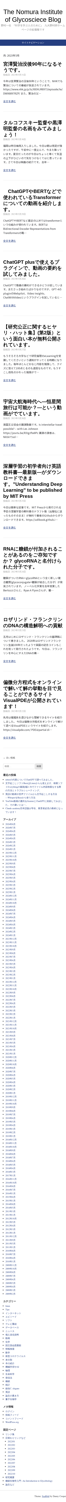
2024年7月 (10, 913)
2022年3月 (10, 1010)
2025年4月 (10, 881)
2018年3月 (10, 1171)
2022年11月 (11, 985)
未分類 (8, 1359)
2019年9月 (10, 1107)
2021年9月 (10, 1031)
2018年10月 (11, 1146)
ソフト (8, 1320)
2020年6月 (10, 1075)
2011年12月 (11, 1236)
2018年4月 (10, 1168)
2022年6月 (10, 1003)
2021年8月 (10, 1035)
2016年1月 (10, 1193)
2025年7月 (10, 870)
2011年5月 (10, 1243)
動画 (7, 1338)
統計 (7, 1384)
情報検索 (9, 1348)
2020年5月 (10, 1078)
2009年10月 (11, 1268)
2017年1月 (10, 1175)
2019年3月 (10, 1128)
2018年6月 (10, 1161)
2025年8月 (10, 867)
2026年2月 (10, 845)
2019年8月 (10, 1110)
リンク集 (9, 1434)
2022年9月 (10, 992)
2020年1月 (10, 1092)
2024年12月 (11, 895)
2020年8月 (10, 1067)
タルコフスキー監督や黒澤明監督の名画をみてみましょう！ (32, 128)
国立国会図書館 (13, 1345)
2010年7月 (10, 1254)
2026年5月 (10, 834)
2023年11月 (11, 942)
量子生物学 (11, 1399)
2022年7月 (10, 999)
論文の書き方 (12, 1395)
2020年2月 (10, 1089)
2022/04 (11, 1452)
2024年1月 (10, 935)
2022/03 (11, 1448)
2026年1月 (10, 849)
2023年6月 (10, 960)
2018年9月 (10, 1150)
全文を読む (9, 101)
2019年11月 (11, 1100)
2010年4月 (10, 1257)
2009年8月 (10, 1272)
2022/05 (11, 1455)
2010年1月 (10, 1261)
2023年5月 (10, 963)
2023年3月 (10, 971)
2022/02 (11, 1444)
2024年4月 (10, 924)
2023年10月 (11, 945)
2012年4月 (10, 1225)
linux (7, 1305)
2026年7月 (10, 827)
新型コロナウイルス (15, 1356)
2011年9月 (10, 1239)
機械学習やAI (12, 1366)
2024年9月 (10, 906)
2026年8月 (10, 824)
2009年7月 (10, 1275)
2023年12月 (11, 938)
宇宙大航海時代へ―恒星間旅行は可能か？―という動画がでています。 (32, 407)
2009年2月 (10, 1293)
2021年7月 (10, 1039)
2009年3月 (10, 1290)
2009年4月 (10, 1286)
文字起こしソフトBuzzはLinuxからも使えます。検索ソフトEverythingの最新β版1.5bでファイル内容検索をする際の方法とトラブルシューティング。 (33, 787)
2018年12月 (11, 1139)
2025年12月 (11, 852)
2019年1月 (10, 1136)
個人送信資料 (12, 1334)
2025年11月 (11, 856)
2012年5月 (10, 1222)
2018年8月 (10, 1153)
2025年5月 (10, 877)
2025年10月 (11, 859)
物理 (7, 1370)
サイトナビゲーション (33, 42)
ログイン (9, 1411)
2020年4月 (10, 1082)
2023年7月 (10, 956)
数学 (7, 1352)
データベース (12, 1327)
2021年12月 (11, 1021)
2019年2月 (10, 1132)
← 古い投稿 (9, 757)
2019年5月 (10, 1121)
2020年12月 (11, 1057)
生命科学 (9, 1373)
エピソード (11, 1316)
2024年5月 (10, 920)
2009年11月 (11, 1265)
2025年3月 (10, 884)
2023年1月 (10, 978)
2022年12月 (11, 981)
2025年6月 (10, 874)
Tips (7, 1309)
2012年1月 (10, 1232)
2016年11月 (11, 1178)
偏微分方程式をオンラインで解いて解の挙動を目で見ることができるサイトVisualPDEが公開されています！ (32, 694)
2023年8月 (10, 953)
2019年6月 (10, 1118)
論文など (9, 1484)
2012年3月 (10, 1229)
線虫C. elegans (12, 1388)
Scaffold (45, 1496)
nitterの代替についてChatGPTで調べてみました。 (30, 779)
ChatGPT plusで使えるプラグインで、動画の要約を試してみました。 (32, 268)
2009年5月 (10, 1283)
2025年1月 (10, 892)
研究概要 (9, 1477)
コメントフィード (14, 1418)
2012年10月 (11, 1218)
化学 (7, 1341)
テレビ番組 (11, 1323)
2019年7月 (10, 1114)
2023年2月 (10, 974)
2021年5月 (10, 1042)
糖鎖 (7, 1381)
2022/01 (11, 1441)
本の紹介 (9, 1363)
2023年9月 (10, 949)
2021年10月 (11, 1028)
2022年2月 (10, 1014)
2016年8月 (10, 1186)
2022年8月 (10, 996)
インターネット (13, 1313)
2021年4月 (10, 1046)
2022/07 (11, 1462)
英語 (7, 1391)
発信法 (8, 1377)
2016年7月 (10, 1189)
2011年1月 (10, 1247)
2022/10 (11, 1473)
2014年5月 (10, 1207)
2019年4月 (10, 1125)
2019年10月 (11, 1103)
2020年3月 (10, 1085)
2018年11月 (11, 1143)
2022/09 (11, 1470)
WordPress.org (12, 1422)
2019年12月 (11, 1096)
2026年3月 (10, 842)
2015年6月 (10, 1196)
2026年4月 (10, 838)
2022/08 (11, 1466)
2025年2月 (10, 888)
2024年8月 (10, 910)
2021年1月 (10, 1053)
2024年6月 (10, 917)
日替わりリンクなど (15, 1437)
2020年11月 (11, 1060)
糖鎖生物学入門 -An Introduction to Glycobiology (29, 1480)
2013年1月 (10, 1214)
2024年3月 (10, 928)
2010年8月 (10, 1250)
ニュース (9, 1331)
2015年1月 (10, 1200)
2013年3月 (10, 1211)
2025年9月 (10, 863)
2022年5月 (10, 1006)
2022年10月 (11, 989)
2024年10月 (11, 902)
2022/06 (11, 1459)
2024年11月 (11, 899)
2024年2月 (10, 931)
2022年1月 (10, 1017)
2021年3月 (10, 1049)
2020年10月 (11, 1064)
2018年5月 (10, 1164)
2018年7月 (10, 1157)
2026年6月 (10, 831)
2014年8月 (10, 1204)
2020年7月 (10, 1071)
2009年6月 (10, 1279)
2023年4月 (10, 967)
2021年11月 (11, 1024)
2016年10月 (11, 1182)
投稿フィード (12, 1414)
